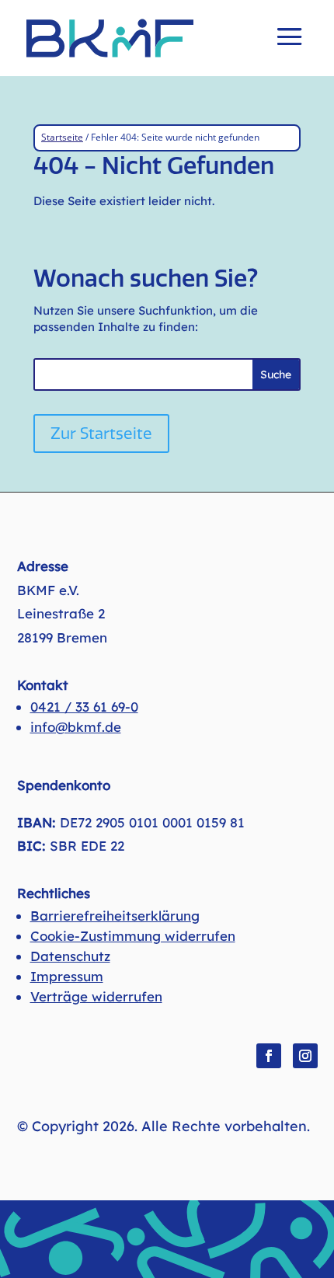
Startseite (62, 137)
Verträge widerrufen (96, 996)
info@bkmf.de (75, 727)
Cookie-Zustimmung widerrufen (132, 936)
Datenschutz (70, 956)
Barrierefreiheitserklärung (115, 915)
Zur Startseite (101, 433)
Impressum (66, 976)
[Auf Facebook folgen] (268, 1055)
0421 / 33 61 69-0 (84, 706)
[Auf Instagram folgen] (305, 1055)
